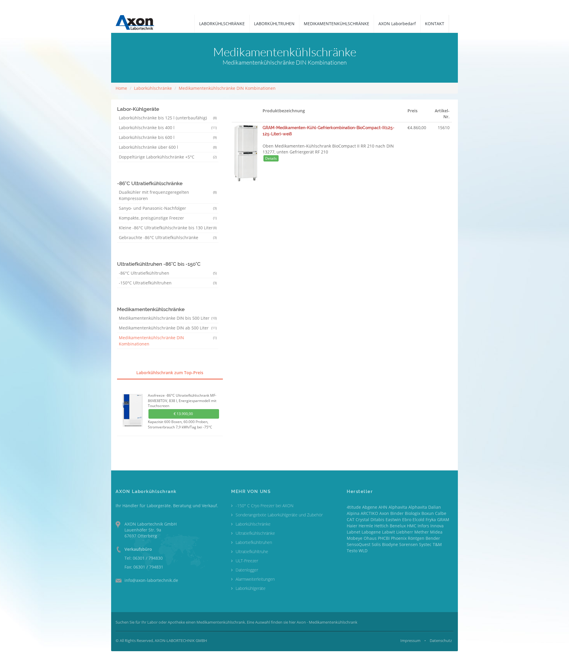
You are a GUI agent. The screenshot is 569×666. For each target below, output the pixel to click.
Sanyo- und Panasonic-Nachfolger (168, 208)
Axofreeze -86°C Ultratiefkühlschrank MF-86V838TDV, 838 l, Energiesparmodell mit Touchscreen (182, 400)
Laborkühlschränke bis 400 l (168, 127)
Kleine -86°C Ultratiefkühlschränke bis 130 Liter (168, 227)
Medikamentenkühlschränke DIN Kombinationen (227, 88)
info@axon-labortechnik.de (151, 580)
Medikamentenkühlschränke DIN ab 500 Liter (168, 328)
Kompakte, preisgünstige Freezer (168, 218)
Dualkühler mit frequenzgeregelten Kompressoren (168, 195)
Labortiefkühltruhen (254, 542)
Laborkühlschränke (153, 88)
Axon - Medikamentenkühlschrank (327, 622)
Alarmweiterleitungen (255, 579)
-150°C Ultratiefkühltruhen (168, 283)
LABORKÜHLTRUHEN (274, 23)
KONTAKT (434, 23)
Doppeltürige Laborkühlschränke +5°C (168, 157)
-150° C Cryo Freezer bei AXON (264, 505)
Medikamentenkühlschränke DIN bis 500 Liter (168, 318)
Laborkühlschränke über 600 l (168, 147)
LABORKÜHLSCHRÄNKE (222, 23)
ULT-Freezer (247, 560)
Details (271, 158)
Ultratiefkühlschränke (255, 533)
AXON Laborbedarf (397, 23)
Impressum (410, 640)
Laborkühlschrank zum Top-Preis (169, 372)
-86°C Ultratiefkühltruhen (168, 273)
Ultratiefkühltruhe (252, 551)
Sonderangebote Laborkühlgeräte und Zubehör (279, 515)
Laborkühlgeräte (251, 588)
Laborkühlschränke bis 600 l (168, 137)
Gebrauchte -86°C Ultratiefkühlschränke (168, 237)
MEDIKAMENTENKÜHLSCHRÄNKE (336, 23)
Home (121, 88)
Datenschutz (441, 640)
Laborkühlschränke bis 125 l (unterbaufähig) (168, 118)
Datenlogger (247, 570)
